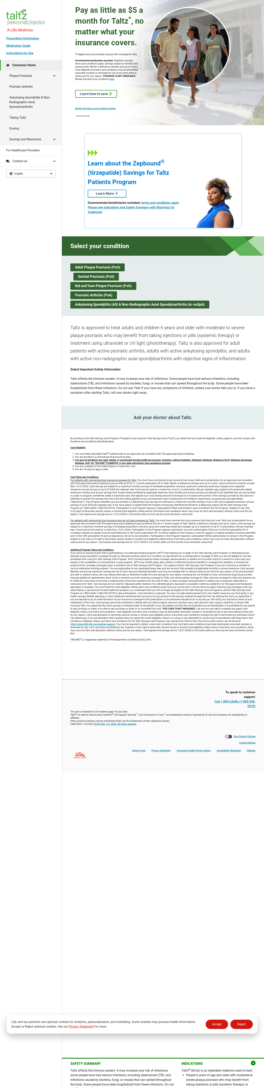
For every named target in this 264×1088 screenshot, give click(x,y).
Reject (241, 1024)
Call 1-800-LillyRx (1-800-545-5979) (235, 704)
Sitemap (251, 750)
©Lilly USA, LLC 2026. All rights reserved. (115, 724)
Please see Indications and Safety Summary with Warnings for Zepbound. (131, 210)
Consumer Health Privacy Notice (193, 750)
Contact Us (19, 161)
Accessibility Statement (229, 750)
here (112, 79)
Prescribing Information (22, 38)
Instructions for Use (19, 53)
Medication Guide (18, 46)
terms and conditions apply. (160, 203)
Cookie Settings (247, 743)
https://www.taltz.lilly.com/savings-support (92, 624)
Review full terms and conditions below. (95, 108)
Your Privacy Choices (244, 736)
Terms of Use (138, 750)
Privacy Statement (81, 1026)
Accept (216, 1024)
